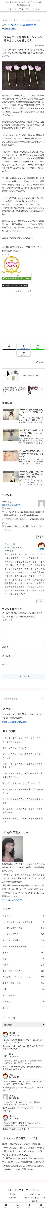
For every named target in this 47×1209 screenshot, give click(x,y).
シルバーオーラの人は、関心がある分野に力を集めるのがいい (23, 775)
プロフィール (10, 28)
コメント (7, 620)
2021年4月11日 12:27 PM (11, 505)
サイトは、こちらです (12, 900)
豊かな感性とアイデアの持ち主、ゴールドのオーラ (23, 791)
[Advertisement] (23, 316)
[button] (42, 698)
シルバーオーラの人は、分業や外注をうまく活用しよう (23, 765)
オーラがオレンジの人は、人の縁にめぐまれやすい (23, 801)
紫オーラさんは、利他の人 (15, 748)
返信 (41, 537)
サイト (5, 665)
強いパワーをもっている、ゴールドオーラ (22, 783)
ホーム (12, 1194)
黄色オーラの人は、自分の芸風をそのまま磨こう (23, 820)
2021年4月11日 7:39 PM (13, 547)
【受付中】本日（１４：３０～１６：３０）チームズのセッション (23, 740)
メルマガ (12, 1198)
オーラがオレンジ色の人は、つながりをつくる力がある (23, 811)
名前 (5, 647)
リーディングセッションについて (16, 285)
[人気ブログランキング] (11, 265)
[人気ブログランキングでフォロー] (16, 277)
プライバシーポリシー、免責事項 (34, 1199)
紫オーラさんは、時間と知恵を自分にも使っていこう (23, 756)
